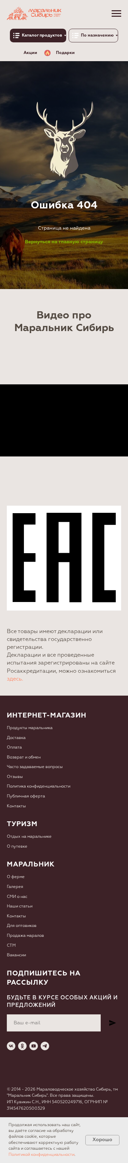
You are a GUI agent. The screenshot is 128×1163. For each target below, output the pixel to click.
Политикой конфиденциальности (41, 1155)
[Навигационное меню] (116, 13)
